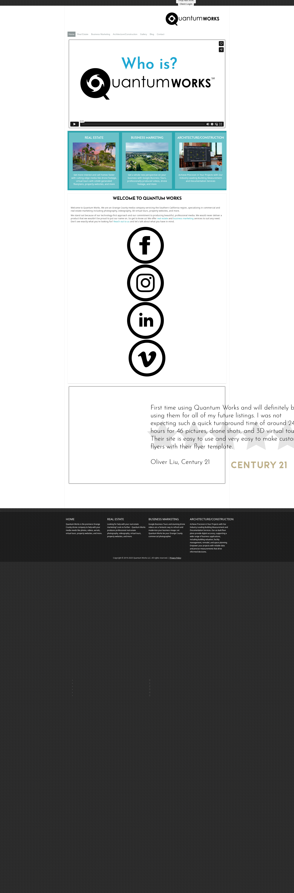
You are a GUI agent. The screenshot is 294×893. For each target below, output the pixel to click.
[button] (149, 680)
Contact (160, 34)
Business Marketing (100, 34)
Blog (152, 34)
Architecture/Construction (125, 34)
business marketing (183, 218)
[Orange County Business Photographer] (147, 170)
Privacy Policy (175, 558)
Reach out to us (122, 221)
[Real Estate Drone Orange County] (94, 170)
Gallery (143, 34)
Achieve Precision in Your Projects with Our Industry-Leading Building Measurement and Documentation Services (201, 177)
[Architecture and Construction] (200, 170)
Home (71, 34)
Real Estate (82, 34)
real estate (162, 218)
